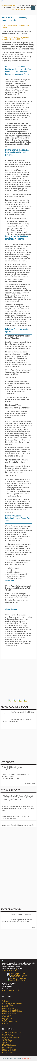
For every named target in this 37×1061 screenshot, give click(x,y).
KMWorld (4, 1042)
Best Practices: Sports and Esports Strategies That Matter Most (17, 720)
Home (3, 1000)
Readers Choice (6, 1015)
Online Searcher (6, 1044)
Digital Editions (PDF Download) (12, 1003)
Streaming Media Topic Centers (11, 1010)
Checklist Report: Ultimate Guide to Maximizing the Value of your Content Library (17, 921)
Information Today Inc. (8, 970)
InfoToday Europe (7, 1041)
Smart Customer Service (9, 1046)
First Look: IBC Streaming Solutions (12, 767)
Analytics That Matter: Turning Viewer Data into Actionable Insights (16, 775)
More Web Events (30, 784)
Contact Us (5, 1023)
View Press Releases (9, 26)
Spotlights (5, 1020)
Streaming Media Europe (9, 1049)
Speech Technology (7, 1047)
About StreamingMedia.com (10, 1021)
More (33, 727)
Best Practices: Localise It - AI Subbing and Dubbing (18, 713)
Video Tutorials (6, 1007)
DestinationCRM (6, 1034)
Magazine (5, 1002)
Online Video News (7, 1018)
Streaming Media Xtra (8, 1008)
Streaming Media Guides (9, 1013)
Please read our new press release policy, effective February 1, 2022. (16, 38)
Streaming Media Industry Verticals (12, 1012)
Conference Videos (7, 1005)
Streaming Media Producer (9, 1051)
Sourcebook (5, 1016)
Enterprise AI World (7, 1036)
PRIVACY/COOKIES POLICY (9, 990)
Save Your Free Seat (17, 9)
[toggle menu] (33, 8)
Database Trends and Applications (11, 1032)
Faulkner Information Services (10, 1037)
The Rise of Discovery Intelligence (21, 914)
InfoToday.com (6, 1039)
